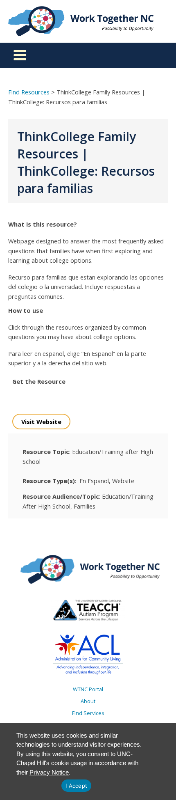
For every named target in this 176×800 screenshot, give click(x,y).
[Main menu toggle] (20, 55)
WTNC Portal (88, 689)
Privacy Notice (49, 772)
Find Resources (29, 92)
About (88, 701)
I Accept (76, 785)
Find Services (88, 713)
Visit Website (41, 421)
